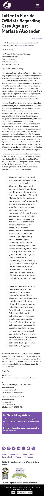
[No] (41, 490)
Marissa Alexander (26, 45)
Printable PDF (37, 38)
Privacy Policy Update (24, 492)
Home (4, 454)
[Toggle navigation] (38, 5)
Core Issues (14, 454)
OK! (13, 492)
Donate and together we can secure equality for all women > (21, 429)
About (18, 457)
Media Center (28, 454)
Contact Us (28, 457)
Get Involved (7, 457)
